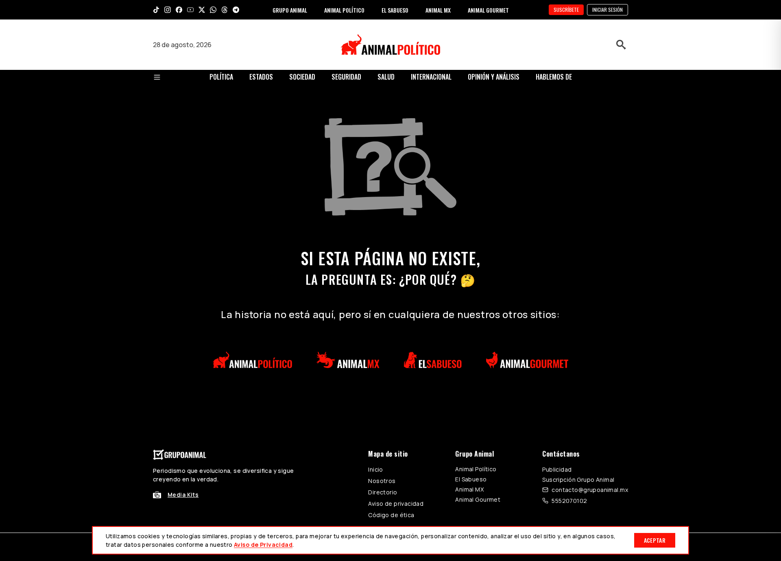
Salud (386, 77)
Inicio (375, 469)
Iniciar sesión (607, 9)
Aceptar (654, 540)
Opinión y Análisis (493, 77)
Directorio (382, 492)
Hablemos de (554, 77)
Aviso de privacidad (395, 503)
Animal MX (469, 489)
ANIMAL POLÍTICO (344, 10)
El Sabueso (470, 479)
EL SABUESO (395, 10)
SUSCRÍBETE (566, 9)
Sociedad (302, 77)
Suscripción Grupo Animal (578, 479)
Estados (261, 77)
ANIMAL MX (438, 10)
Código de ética (391, 515)
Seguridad (346, 77)
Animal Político (475, 469)
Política (221, 77)
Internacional (431, 77)
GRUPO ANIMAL (290, 10)
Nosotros (381, 481)
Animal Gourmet (477, 499)
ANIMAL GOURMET (488, 10)
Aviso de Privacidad (263, 544)
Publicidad (557, 469)
